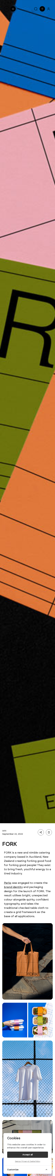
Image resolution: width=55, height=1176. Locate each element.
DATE (4, 831)
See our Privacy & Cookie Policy (27, 1161)
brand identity (13, 887)
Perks (7, 883)
